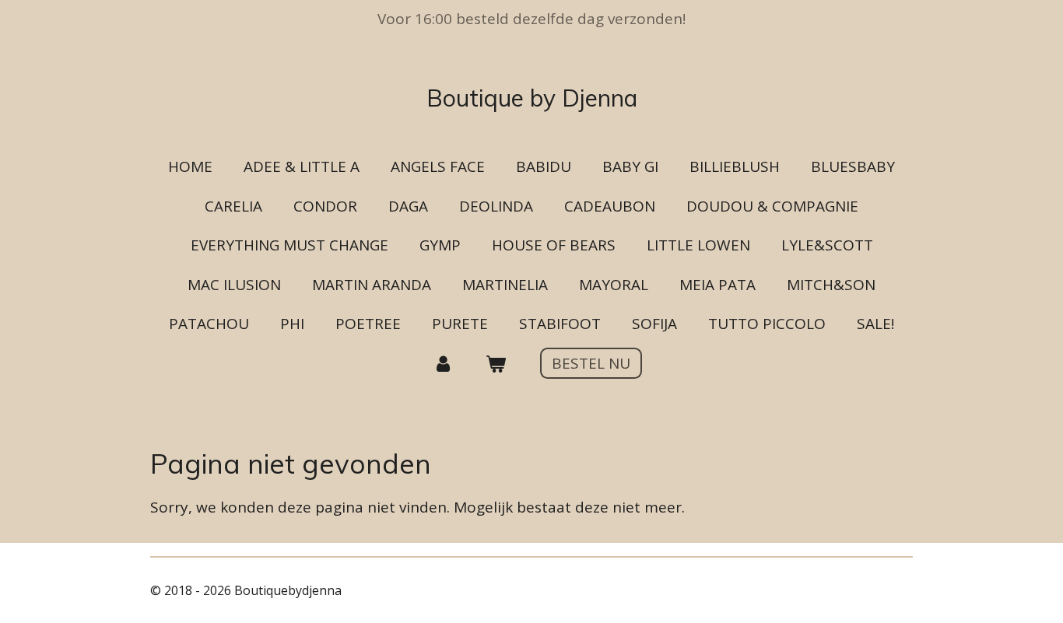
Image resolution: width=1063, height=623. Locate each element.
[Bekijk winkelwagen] (495, 364)
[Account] (443, 364)
